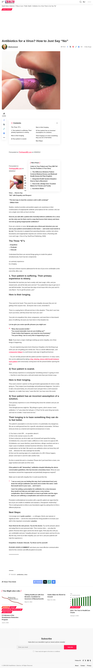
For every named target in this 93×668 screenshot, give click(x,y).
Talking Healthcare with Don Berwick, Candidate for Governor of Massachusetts (34, 597)
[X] (85, 660)
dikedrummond (13, 47)
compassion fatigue (16, 352)
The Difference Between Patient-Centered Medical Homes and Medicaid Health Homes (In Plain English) (43, 174)
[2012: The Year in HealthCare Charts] (80, 600)
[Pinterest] (88, 660)
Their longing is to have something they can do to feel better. (47, 136)
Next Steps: (39, 141)
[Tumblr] (90, 660)
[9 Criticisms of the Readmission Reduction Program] (12, 600)
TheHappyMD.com (25, 152)
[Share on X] (70, 46)
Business (5, 607)
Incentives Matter (38, 188)
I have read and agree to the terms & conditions (47, 651)
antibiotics (20, 574)
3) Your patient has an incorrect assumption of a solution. (45, 131)
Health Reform (7, 609)
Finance (13, 607)
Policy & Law (17, 609)
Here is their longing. (17, 135)
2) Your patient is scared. (19, 139)
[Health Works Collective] (10, 2)
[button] (3, 2)
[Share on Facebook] (67, 46)
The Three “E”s (16, 127)
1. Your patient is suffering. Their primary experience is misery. (21, 131)
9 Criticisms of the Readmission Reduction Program (10, 617)
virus (25, 574)
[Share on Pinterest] (73, 46)
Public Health (7, 9)
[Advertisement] (46, 24)
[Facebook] (83, 660)
